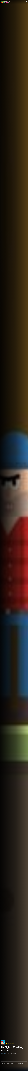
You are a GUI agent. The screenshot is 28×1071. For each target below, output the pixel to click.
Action (3, 1054)
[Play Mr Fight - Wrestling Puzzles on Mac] (14, 1059)
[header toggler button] (26, 2)
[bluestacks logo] (5, 2)
